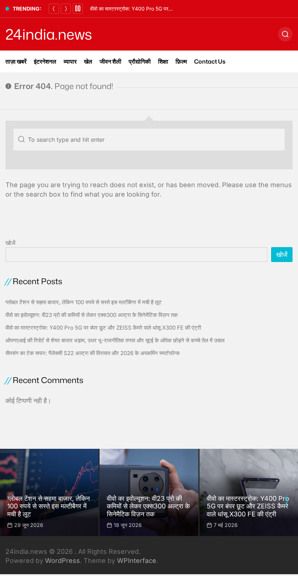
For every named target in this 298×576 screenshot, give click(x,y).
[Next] (66, 9)
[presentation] (286, 500)
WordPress (62, 560)
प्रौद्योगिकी (140, 61)
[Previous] (54, 9)
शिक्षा (163, 61)
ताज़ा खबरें (16, 61)
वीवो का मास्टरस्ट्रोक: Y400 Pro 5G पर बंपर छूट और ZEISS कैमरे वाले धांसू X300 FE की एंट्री (103, 327)
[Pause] (78, 9)
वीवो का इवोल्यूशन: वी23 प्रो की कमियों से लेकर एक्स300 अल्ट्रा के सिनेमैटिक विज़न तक (91, 314)
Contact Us (209, 61)
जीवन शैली (110, 61)
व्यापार (70, 61)
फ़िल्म (181, 61)
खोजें (10, 242)
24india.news (48, 34)
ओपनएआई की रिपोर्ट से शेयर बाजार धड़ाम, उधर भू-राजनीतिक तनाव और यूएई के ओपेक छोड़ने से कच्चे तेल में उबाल (115, 340)
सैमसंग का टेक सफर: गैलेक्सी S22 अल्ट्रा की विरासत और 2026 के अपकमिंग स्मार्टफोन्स (92, 353)
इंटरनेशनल (45, 61)
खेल (88, 61)
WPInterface (136, 560)
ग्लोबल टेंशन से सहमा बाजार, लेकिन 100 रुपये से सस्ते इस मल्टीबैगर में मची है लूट (83, 302)
